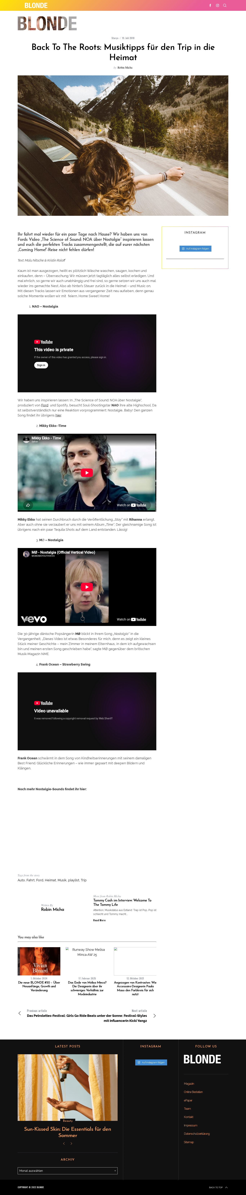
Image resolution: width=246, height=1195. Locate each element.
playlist (73, 880)
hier (58, 415)
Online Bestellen (193, 1092)
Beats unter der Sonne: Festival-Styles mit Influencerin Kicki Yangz (117, 1016)
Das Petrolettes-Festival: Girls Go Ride (57, 1013)
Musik (62, 880)
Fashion (67, 1121)
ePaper (188, 1100)
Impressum (190, 1125)
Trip (84, 880)
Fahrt (30, 880)
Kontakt (188, 1117)
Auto (21, 880)
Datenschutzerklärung (197, 1133)
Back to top (216, 1187)
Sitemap (189, 1142)
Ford (44, 405)
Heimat (50, 880)
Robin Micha (125, 67)
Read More (99, 920)
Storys (114, 38)
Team (187, 1108)
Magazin (189, 1083)
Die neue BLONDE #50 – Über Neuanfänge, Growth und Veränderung (39, 986)
